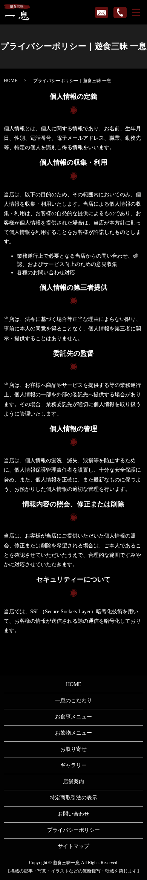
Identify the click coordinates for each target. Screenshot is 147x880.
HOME (10, 80)
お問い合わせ (73, 814)
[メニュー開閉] (136, 12)
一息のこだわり (73, 700)
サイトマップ (73, 846)
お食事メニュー (73, 717)
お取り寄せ (73, 749)
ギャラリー (73, 765)
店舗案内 (73, 781)
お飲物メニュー (73, 733)
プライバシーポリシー (73, 830)
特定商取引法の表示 (73, 798)
